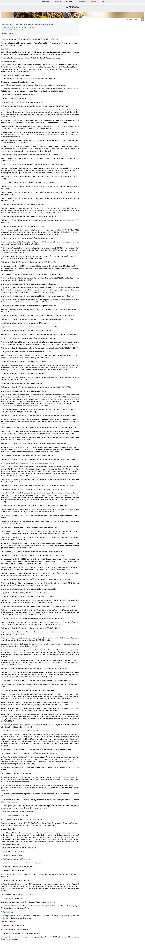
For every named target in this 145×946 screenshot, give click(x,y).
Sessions (58, 1)
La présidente (73, 6)
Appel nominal (8, 912)
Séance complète (7, 30)
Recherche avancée (72, 7)
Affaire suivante (19, 30)
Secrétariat (82, 1)
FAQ (103, 1)
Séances (72, 10)
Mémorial (94, 1)
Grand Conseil (45, 1)
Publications (70, 1)
